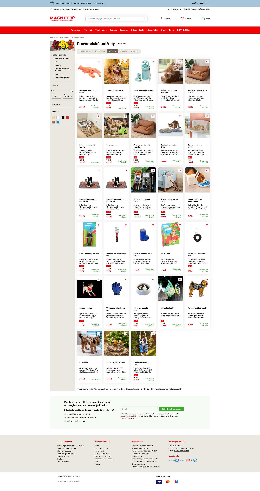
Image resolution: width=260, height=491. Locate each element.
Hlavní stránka (54, 37)
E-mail (124, 409)
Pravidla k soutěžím (101, 454)
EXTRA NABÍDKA (183, 30)
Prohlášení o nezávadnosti (103, 459)
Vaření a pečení (101, 30)
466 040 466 (176, 446)
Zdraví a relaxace (167, 30)
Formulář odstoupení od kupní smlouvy (146, 467)
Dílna (57, 62)
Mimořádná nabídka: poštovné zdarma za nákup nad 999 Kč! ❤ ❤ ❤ (80, 3)
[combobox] (112, 18)
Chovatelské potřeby (62, 78)
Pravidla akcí (99, 451)
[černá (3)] (63, 117)
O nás (96, 446)
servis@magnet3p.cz (181, 451)
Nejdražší (123, 51)
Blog (168, 9)
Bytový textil (88, 30)
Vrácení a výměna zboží (65, 454)
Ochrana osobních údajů (140, 448)
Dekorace (113, 30)
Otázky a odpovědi (101, 448)
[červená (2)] (67, 117)
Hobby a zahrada (137, 30)
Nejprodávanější (85, 51)
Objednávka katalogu (189, 9)
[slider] (52, 91)
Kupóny (97, 464)
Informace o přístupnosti (140, 454)
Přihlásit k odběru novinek (171, 409)
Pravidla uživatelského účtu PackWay (145, 451)
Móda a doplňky (152, 30)
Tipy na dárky (76, 30)
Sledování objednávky (65, 451)
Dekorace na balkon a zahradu (62, 70)
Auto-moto (58, 74)
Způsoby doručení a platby (66, 448)
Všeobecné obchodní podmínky (143, 446)
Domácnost (124, 30)
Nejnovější (112, 51)
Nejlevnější (134, 51)
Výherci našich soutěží (102, 456)
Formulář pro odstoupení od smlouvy (70, 446)
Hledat (142, 18)
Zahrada (58, 65)
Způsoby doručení (204, 9)
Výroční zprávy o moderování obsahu (145, 459)
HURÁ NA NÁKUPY (198, 3)
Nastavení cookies (138, 464)
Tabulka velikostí (63, 462)
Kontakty (60, 459)
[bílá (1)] (58, 117)
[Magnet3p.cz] (62, 18)
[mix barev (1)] (53, 122)
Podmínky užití (137, 456)
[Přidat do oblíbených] (98, 61)
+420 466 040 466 (70, 9)
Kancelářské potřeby (62, 58)
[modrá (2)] (58, 122)
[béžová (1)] (53, 117)
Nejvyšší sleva (100, 51)
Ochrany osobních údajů (128, 416)
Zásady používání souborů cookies (144, 461)
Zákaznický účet (63, 456)
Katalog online (176, 9)
